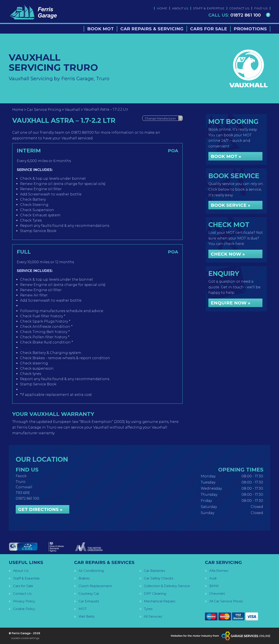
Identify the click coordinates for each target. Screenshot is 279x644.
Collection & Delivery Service (167, 586)
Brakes (84, 578)
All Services (153, 616)
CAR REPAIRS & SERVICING (152, 28)
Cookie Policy (24, 608)
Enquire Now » (230, 303)
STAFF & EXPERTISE (209, 8)
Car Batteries (154, 570)
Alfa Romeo (218, 570)
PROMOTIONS (250, 28)
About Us (20, 570)
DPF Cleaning (155, 593)
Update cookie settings (25, 638)
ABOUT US (180, 8)
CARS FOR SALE (208, 28)
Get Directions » (40, 509)
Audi (212, 578)
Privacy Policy (24, 601)
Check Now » (228, 254)
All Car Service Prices (226, 601)
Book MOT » (226, 156)
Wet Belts (86, 616)
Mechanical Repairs (159, 601)
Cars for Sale (23, 586)
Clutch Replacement (95, 586)
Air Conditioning (91, 570)
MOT (82, 608)
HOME (162, 8)
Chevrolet (217, 593)
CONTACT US (239, 8)
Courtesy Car (88, 593)
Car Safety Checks (158, 578)
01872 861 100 (234, 15)
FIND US (261, 8)
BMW (214, 586)
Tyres (148, 608)
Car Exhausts (88, 601)
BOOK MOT (100, 28)
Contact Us (22, 593)
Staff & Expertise (26, 578)
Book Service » (230, 205)
